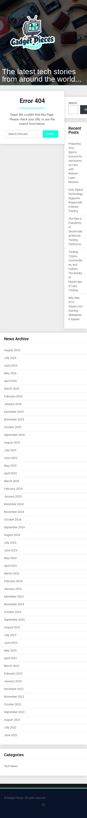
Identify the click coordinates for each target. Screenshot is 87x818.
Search (72, 103)
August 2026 (12, 350)
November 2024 (14, 511)
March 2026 (11, 388)
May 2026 (10, 373)
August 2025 (12, 442)
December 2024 (14, 504)
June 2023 (10, 642)
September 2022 (14, 712)
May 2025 (10, 465)
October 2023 (12, 612)
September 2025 (14, 434)
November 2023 (14, 604)
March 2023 (11, 665)
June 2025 (10, 458)
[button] (43, 804)
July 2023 (10, 635)
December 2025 (14, 411)
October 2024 (12, 519)
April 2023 (10, 658)
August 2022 (12, 719)
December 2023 (14, 596)
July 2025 (10, 450)
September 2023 (14, 619)
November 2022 (14, 696)
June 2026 (10, 365)
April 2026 (10, 381)
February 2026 (13, 396)
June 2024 (10, 550)
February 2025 (13, 488)
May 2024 (10, 558)
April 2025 (10, 473)
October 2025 (12, 427)
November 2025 (14, 419)
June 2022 (10, 735)
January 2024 (13, 588)
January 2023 (13, 681)
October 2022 (12, 704)
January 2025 (13, 496)
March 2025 (11, 481)
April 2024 (10, 565)
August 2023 (12, 627)
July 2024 (10, 542)
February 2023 (13, 673)
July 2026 (10, 357)
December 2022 (14, 689)
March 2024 (11, 573)
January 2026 (13, 404)
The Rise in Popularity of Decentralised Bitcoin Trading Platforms (75, 231)
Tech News (11, 766)
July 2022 (10, 727)
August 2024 (12, 535)
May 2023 (10, 650)
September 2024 (14, 527)
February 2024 (13, 581)
